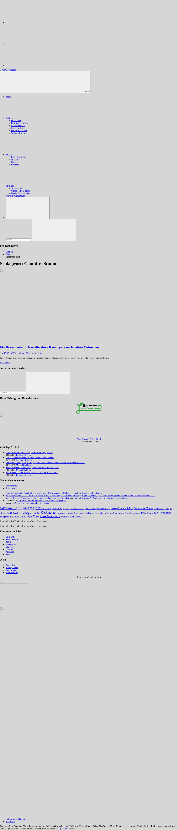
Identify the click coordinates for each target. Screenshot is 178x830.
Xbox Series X (76, 516)
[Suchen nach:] (19, 240)
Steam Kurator (12, 539)
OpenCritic (10, 537)
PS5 (143, 512)
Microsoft (62, 513)
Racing (149, 513)
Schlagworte (11, 488)
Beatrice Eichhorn (24, 455)
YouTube (10, 547)
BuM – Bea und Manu (21, 193)
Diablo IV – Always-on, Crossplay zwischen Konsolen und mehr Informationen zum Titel (45, 462)
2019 (19, 508)
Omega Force (129, 513)
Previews (15, 164)
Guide (14, 162)
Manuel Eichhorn (26, 353)
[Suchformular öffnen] (28, 208)
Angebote (66, 509)
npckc (122, 513)
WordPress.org (12, 572)
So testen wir (17, 188)
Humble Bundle (13, 513)
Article (9, 154)
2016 (9, 508)
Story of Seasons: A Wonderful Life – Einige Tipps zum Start (100, 498)
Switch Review (18, 125)
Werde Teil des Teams (20, 191)
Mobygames (11, 544)
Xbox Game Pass (50, 516)
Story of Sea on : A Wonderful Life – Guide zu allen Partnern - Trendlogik (38, 498)
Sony (12, 516)
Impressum (10, 821)
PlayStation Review (20, 123)
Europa (107, 509)
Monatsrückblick (74, 513)
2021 (32, 508)
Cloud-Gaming (91, 508)
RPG (156, 512)
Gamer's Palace (125, 508)
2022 (39, 508)
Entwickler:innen (18, 157)
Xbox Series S (64, 516)
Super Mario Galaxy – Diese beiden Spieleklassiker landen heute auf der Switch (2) (118, 495)
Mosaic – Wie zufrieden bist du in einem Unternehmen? (30, 457)
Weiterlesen (5, 362)
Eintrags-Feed (12, 567)
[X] (26, 44)
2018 (14, 509)
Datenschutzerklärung (15, 819)
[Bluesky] (26, 22)
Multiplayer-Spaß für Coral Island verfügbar (82, 493)
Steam (17, 516)
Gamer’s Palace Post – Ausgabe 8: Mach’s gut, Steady (29, 452)
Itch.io (8, 542)
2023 (44, 508)
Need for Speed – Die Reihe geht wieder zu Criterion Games (32, 467)
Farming (114, 509)
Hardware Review (19, 130)
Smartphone (4, 517)
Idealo (8, 554)
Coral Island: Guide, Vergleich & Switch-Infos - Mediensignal (33, 493)
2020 (26, 508)
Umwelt (29, 517)
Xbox (36, 516)
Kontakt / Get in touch (15, 196)
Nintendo (99, 513)
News (8, 96)
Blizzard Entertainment (77, 509)
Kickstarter (49, 513)
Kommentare (11, 486)
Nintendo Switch (111, 513)
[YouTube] (26, 65)
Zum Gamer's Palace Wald (89, 439)
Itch (38, 513)
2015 (3, 508)
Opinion (14, 159)
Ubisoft (23, 516)
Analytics (10, 552)
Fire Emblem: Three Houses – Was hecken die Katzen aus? (32, 472)
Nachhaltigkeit (87, 513)
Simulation (165, 512)
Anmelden (10, 565)
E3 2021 (101, 509)
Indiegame (28, 512)
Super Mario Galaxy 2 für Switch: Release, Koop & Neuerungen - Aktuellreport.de (42, 495)
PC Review (16, 120)
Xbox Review (17, 128)
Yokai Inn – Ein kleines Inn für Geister (32, 503)
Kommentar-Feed (13, 570)
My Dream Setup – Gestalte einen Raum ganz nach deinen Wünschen (49, 347)
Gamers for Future (143, 508)
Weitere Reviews (18, 133)
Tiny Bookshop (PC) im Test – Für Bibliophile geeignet (41, 500)
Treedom (9, 549)
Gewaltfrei (159, 508)
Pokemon (137, 513)
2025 (49, 509)
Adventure (57, 508)
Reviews (9, 118)
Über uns (10, 186)
